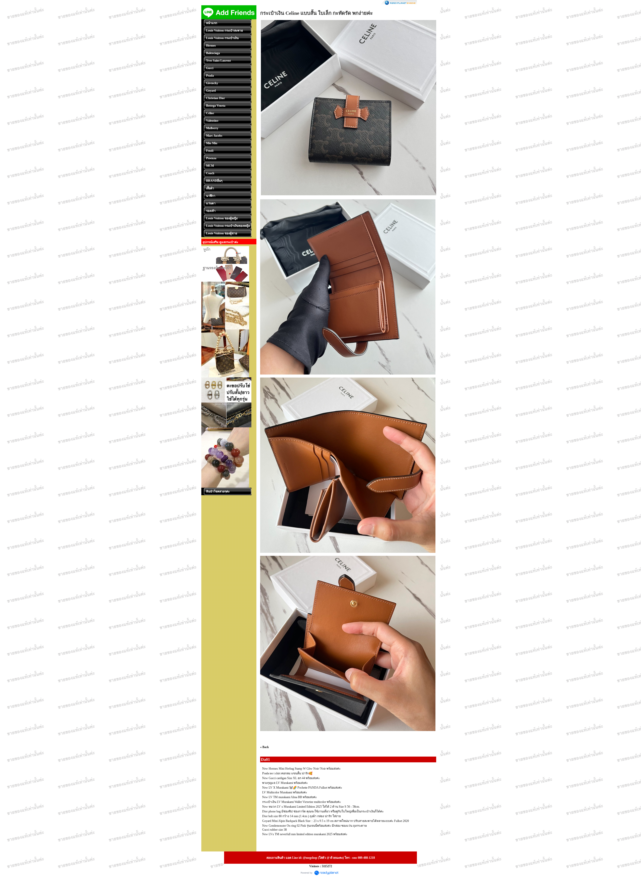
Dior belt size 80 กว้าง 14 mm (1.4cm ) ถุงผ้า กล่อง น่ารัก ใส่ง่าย (301, 816)
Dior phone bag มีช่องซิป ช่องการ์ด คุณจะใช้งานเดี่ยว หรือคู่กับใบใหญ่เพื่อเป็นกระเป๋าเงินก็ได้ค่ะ (323, 811)
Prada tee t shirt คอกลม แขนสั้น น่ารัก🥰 (287, 773)
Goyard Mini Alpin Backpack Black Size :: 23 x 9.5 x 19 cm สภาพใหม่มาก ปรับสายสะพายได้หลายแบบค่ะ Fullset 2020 (335, 821)
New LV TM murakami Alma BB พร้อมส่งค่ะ (289, 797)
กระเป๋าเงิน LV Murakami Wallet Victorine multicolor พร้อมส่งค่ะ (301, 802)
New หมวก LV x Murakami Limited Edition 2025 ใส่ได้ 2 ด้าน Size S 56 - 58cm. (311, 806)
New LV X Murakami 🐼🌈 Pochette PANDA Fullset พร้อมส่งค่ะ (302, 787)
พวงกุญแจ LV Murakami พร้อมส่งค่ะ (285, 783)
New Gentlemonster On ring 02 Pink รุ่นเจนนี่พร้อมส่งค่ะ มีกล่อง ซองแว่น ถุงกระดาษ (314, 825)
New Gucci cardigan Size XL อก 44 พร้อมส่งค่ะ (291, 778)
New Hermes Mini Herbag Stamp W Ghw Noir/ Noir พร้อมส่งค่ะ (301, 768)
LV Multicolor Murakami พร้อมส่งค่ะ (284, 792)
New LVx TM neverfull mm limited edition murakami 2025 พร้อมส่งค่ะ (304, 834)
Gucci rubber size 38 (274, 829)
